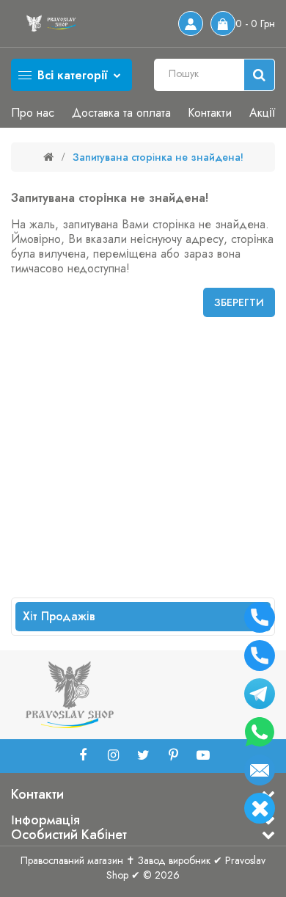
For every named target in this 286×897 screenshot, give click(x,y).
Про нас (32, 112)
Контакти (210, 112)
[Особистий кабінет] (190, 23)
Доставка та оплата (121, 112)
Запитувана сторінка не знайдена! (158, 157)
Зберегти (239, 302)
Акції (262, 112)
